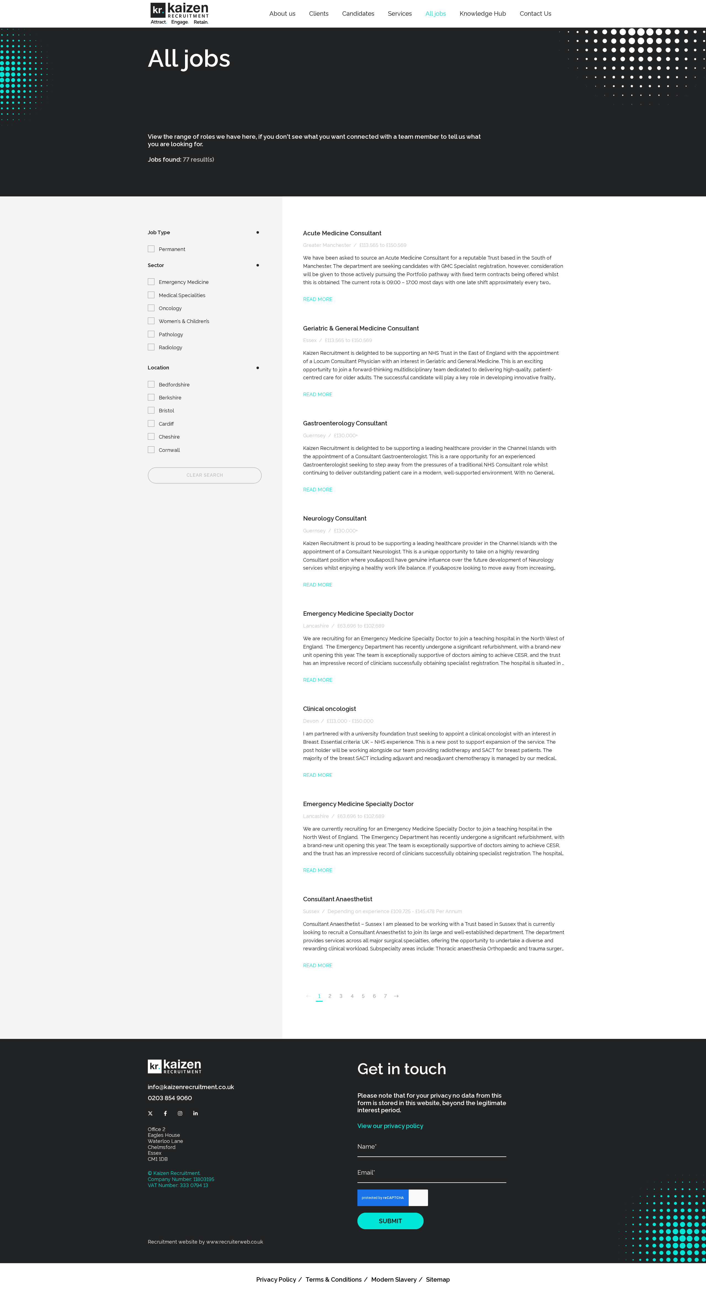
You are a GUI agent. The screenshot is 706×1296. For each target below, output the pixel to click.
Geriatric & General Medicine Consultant (361, 328)
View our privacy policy (390, 1125)
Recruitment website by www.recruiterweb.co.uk (205, 1242)
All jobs (436, 13)
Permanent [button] (172, 249)
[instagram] (180, 1113)
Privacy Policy (276, 1279)
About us (282, 13)
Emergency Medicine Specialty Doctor (358, 613)
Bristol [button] (166, 411)
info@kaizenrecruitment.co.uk (191, 1086)
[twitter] (150, 1113)
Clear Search (204, 475)
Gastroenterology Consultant (345, 423)
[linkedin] (195, 1113)
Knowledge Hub (483, 13)
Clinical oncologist (329, 708)
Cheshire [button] (169, 437)
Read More (317, 299)
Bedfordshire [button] (174, 385)
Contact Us (535, 13)
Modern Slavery (394, 1279)
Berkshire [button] (170, 398)
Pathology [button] (171, 334)
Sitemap (438, 1279)
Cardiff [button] (166, 424)
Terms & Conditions (334, 1279)
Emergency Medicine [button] (184, 282)
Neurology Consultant (335, 518)
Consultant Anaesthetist (337, 899)
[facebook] (165, 1113)
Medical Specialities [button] (182, 295)
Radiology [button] (170, 347)
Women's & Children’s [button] (184, 321)
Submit (390, 1221)
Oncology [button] (170, 308)
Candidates (358, 13)
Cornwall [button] (169, 450)
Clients (318, 13)
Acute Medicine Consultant (342, 233)
